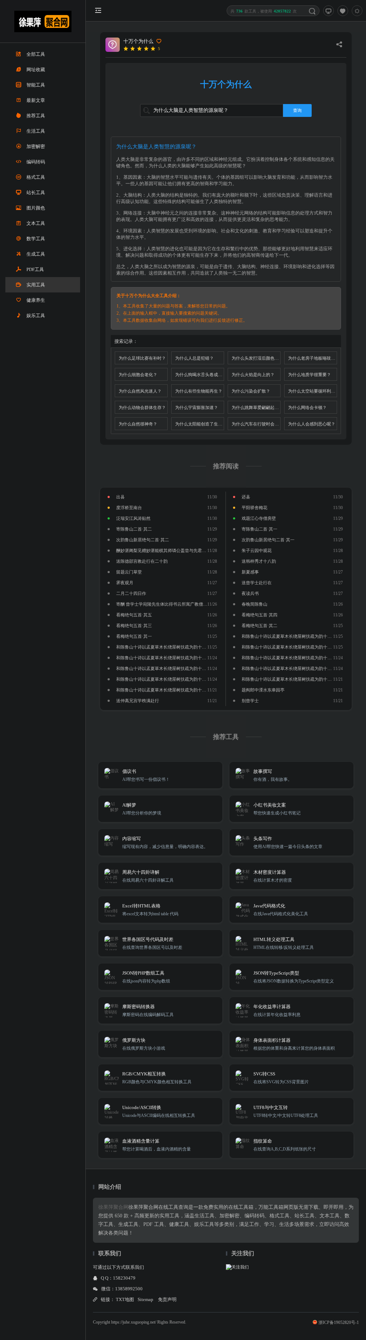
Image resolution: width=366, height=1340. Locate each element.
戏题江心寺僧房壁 (259, 518)
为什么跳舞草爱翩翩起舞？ (256, 407)
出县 (120, 496)
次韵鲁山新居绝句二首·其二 (142, 539)
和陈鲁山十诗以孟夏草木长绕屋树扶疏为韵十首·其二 (292, 679)
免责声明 (167, 1299)
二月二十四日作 (131, 593)
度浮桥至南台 (129, 507)
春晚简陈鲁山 (254, 604)
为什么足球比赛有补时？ (142, 358)
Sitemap (145, 1299)
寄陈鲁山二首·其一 (259, 529)
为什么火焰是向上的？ (253, 374)
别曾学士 (250, 700)
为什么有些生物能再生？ (198, 391)
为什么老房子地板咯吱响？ (312, 358)
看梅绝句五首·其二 (259, 625)
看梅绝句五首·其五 (134, 614)
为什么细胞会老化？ (138, 374)
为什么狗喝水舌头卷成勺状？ (199, 374)
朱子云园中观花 (257, 550)
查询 (297, 110)
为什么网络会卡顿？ (307, 407)
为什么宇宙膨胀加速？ (196, 407)
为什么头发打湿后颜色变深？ (256, 358)
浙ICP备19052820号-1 (338, 1322)
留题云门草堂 (129, 572)
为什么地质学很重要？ (309, 374)
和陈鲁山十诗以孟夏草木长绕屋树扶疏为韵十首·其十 (292, 636)
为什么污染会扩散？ (251, 391)
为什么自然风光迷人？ (140, 391)
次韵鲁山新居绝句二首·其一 (268, 539)
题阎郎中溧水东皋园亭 (263, 690)
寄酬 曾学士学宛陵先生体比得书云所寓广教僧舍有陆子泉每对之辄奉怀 (183, 604)
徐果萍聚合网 (113, 1207)
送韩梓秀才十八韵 (259, 561)
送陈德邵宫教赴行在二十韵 (142, 561)
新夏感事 (250, 572)
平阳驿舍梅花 (254, 507)
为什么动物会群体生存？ (142, 407)
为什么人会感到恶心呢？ (311, 424)
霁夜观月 (124, 582)
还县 (246, 496)
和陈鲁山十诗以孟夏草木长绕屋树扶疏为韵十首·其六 (292, 657)
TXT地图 (125, 1299)
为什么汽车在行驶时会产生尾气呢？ (256, 424)
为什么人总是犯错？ (194, 358)
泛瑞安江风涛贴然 (133, 518)
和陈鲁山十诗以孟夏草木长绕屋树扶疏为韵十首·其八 (292, 647)
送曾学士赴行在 (257, 582)
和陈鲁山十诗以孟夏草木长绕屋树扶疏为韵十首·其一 (166, 690)
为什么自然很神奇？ (138, 424)
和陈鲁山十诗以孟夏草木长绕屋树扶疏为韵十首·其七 (166, 657)
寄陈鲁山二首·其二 (134, 529)
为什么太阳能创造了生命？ (199, 424)
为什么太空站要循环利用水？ (312, 391)
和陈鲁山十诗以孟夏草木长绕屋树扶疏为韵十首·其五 (166, 668)
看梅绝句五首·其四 (259, 614)
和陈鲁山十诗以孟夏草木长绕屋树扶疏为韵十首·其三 (166, 679)
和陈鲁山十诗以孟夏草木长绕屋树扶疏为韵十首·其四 (292, 668)
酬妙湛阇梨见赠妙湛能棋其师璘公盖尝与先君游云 (163, 550)
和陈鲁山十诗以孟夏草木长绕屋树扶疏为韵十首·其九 (166, 647)
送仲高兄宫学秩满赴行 (137, 700)
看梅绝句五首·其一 (134, 636)
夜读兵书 (250, 593)
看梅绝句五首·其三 (134, 625)
